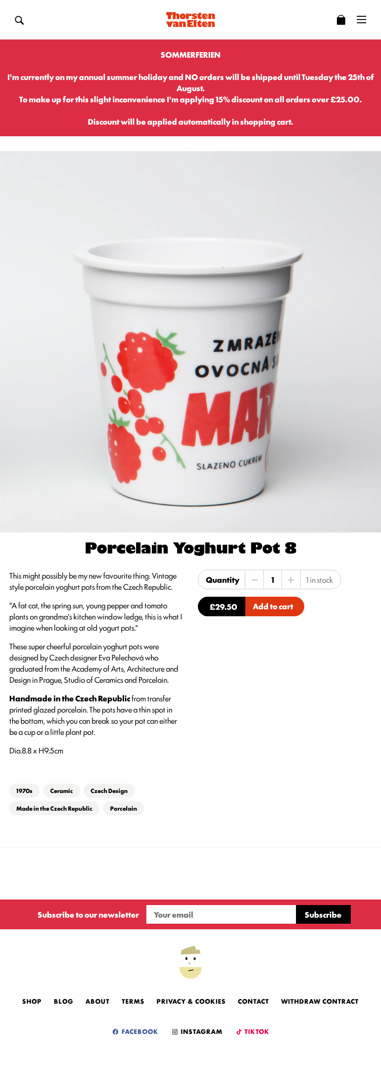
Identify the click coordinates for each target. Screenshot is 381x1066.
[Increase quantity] (291, 579)
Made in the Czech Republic (54, 808)
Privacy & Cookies (191, 1001)
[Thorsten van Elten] (190, 19)
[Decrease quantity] (254, 579)
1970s (24, 790)
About (97, 1001)
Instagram (201, 1031)
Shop (32, 1001)
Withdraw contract (320, 1001)
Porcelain (123, 808)
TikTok (256, 1031)
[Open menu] (361, 19)
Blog (63, 1001)
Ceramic (61, 790)
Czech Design (109, 790)
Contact (253, 1001)
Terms (133, 1001)
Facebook (139, 1031)
